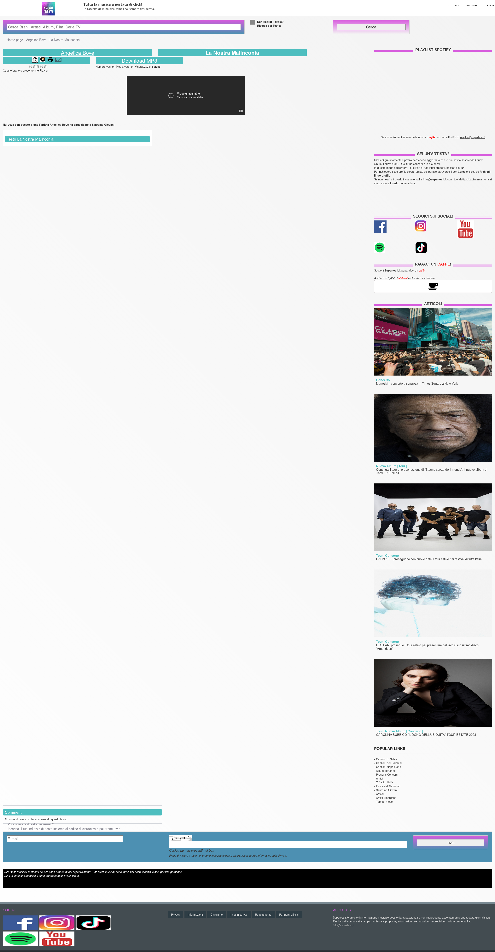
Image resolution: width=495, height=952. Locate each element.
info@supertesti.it (343, 925)
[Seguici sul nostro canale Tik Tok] (93, 922)
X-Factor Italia (384, 782)
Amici (379, 778)
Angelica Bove (36, 39)
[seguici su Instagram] (420, 225)
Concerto (383, 380)
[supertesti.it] (48, 7)
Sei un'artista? (433, 154)
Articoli (433, 303)
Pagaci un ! (433, 264)
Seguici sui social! (433, 216)
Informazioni (195, 914)
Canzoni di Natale (387, 759)
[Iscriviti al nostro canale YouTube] (466, 229)
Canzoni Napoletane (388, 767)
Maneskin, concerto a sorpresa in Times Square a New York (417, 383)
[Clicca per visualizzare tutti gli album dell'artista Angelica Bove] (42, 60)
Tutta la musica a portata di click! (113, 4)
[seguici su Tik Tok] (421, 247)
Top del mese (384, 801)
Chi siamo (217, 914)
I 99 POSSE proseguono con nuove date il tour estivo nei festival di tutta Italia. (429, 559)
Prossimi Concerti (387, 774)
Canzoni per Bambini (389, 763)
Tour (402, 466)
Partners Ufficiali (289, 914)
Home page (15, 39)
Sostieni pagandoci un (399, 270)
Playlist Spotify (433, 50)
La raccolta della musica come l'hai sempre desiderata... (120, 9)
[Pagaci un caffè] (433, 286)
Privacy (282, 855)
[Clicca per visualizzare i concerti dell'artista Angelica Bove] (35, 60)
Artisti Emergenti (386, 798)
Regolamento (263, 914)
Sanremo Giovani (386, 790)
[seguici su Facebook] (380, 226)
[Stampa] (50, 60)
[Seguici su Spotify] (20, 939)
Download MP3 (139, 60)
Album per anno (386, 771)
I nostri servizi (238, 914)
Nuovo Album (386, 466)
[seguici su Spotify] (379, 247)
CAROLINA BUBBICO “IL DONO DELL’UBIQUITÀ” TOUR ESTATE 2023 (426, 734)
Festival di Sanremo (388, 786)
